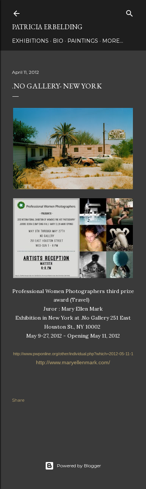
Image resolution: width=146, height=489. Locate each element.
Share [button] (18, 400)
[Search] (129, 11)
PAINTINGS (82, 40)
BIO (58, 40)
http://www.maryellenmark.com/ (73, 362)
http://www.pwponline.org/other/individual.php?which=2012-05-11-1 (73, 353)
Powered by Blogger (79, 465)
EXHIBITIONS (30, 40)
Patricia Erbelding (47, 26)
